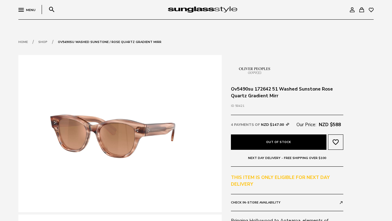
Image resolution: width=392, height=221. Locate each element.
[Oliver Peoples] (254, 70)
